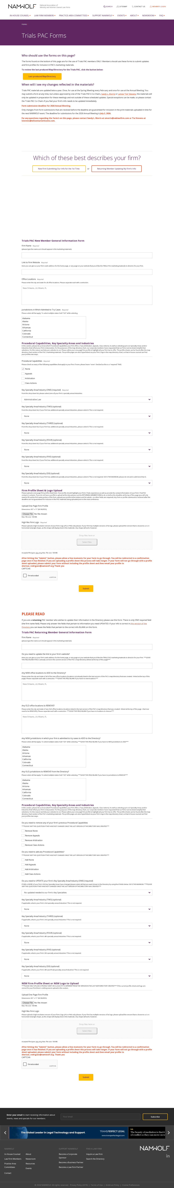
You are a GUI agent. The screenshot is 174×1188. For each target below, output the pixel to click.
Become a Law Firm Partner (71, 1167)
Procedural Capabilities (36, 361)
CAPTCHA (26, 568)
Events (121, 15)
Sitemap (123, 6)
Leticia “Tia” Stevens (127, 94)
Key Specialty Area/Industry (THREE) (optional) (42, 423)
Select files (87, 542)
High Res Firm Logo (34, 522)
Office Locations (33, 279)
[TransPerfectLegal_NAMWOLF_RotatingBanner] (68, 1133)
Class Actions (31, 383)
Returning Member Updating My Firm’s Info (116, 168)
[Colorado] (54, 333)
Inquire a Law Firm (94, 1154)
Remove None (31, 831)
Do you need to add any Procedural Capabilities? (43, 851)
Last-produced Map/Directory (42, 76)
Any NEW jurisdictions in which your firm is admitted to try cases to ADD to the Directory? (61, 738)
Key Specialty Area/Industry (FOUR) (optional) (42, 440)
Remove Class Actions (34, 845)
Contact (7, 1173)
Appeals (28, 373)
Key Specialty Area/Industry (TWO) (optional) (41, 406)
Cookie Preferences (131, 1185)
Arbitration (30, 378)
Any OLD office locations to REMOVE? (38, 705)
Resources (30, 1163)
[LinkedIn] (166, 1156)
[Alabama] (54, 318)
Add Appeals (30, 864)
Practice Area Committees (73, 15)
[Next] (168, 1132)
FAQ (161, 15)
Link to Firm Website (35, 262)
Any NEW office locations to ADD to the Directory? (44, 673)
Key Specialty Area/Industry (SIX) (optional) (40, 473)
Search (109, 6)
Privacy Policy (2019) (79, 1185)
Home (24, 24)
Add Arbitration (32, 869)
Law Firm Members (44, 15)
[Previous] (5, 1132)
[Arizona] (54, 324)
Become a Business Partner (71, 1162)
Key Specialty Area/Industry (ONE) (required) (45, 390)
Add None (29, 860)
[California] (54, 330)
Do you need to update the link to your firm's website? (46, 654)
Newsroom (148, 15)
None (27, 369)
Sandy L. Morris (108, 94)
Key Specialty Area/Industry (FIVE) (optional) (41, 456)
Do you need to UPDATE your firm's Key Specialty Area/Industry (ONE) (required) (57, 881)
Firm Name (31, 245)
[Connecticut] (54, 336)
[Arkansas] (54, 327)
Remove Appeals (32, 835)
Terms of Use (97, 1185)
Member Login (159, 6)
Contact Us (139, 6)
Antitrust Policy (112, 1185)
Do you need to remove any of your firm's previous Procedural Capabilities (55, 822)
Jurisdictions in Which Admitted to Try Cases (45, 309)
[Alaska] (54, 321)
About (133, 15)
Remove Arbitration (33, 840)
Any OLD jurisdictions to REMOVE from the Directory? (45, 771)
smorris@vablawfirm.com (117, 118)
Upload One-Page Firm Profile (35, 506)
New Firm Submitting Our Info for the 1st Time (59, 168)
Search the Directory (95, 1159)
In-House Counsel (19, 15)
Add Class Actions (32, 874)
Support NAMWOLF (102, 15)
